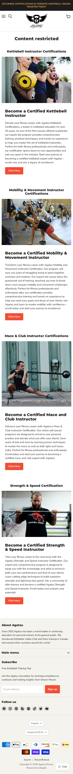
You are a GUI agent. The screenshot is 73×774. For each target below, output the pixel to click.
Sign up (52, 689)
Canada (35, 732)
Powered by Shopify (36, 767)
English (35, 723)
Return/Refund (41, 759)
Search (27, 759)
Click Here (14, 170)
